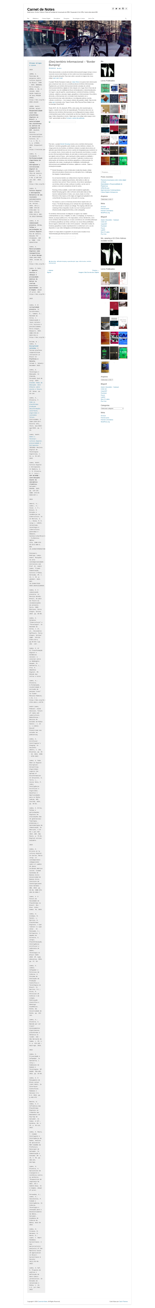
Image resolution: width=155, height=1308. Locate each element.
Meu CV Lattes (105, 232)
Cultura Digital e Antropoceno (109, 192)
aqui (54, 78)
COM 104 (104, 222)
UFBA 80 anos (105, 188)
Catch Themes (123, 1301)
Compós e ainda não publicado (75, 118)
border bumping (63, 261)
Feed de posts (105, 208)
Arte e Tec (91, 18)
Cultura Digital (46, 18)
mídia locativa (82, 261)
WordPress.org (105, 212)
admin (59, 68)
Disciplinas (57, 18)
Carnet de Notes (41, 9)
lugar (77, 261)
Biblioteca (35, 18)
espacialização (71, 261)
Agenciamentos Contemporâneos (110, 190)
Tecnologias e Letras (79, 18)
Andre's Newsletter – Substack (110, 220)
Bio (28, 18)
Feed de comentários (107, 210)
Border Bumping (65, 144)
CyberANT (104, 224)
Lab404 (103, 230)
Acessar (103, 206)
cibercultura (53, 261)
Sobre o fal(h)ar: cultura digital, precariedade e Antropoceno (36, 441)
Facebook (104, 226)
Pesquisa (66, 18)
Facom (103, 228)
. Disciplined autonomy (34, 346)
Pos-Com (103, 234)
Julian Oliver (75, 82)
